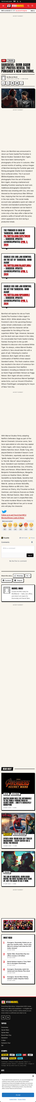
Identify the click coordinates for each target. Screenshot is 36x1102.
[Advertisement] (18, 35)
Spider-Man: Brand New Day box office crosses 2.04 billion (18, 955)
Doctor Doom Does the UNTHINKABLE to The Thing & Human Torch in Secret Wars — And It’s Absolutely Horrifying (17, 801)
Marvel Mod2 (13, 77)
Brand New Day (6, 1035)
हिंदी (14, 1)
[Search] (28, 6)
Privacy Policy (22, 1099)
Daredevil (4, 1038)
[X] (8, 83)
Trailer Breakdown (19, 834)
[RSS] (20, 1)
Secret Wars (5, 1030)
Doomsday (4, 1027)
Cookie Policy (13, 1099)
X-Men (3, 1040)
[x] (17, 1)
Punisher (10, 60)
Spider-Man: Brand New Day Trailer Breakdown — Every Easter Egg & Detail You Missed (17, 840)
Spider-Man (5, 1032)
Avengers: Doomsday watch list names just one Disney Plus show (18, 970)
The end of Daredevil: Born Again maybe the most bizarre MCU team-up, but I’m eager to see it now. (17, 878)
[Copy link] (21, 83)
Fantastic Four (5, 1043)
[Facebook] (12, 83)
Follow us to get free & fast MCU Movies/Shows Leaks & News (13, 516)
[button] (33, 1076)
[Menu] (3, 6)
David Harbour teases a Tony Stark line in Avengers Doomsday (19, 962)
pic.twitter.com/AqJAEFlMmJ (17, 265)
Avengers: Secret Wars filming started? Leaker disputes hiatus (18, 978)
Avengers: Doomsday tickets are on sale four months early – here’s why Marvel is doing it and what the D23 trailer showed (19, 945)
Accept (18, 1095)
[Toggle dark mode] (32, 6)
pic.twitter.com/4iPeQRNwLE (17, 295)
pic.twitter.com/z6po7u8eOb (17, 236)
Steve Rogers (15, 794)
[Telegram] (17, 83)
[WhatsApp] (3, 83)
